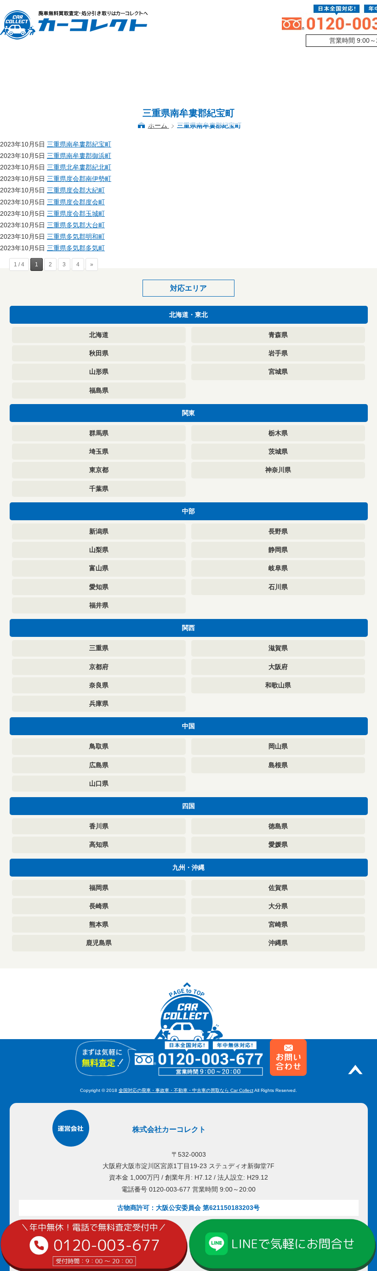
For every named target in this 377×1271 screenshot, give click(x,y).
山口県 (99, 783)
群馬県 (99, 433)
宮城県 (278, 371)
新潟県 (99, 531)
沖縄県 (278, 942)
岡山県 (278, 746)
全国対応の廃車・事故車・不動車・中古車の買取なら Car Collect (186, 1090)
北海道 (99, 334)
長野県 (278, 531)
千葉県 (99, 488)
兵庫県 (99, 703)
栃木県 (278, 433)
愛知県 (99, 587)
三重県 (99, 648)
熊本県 (99, 924)
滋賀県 (278, 648)
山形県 (99, 371)
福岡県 (99, 887)
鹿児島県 (99, 942)
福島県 (99, 390)
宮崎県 (278, 924)
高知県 (99, 844)
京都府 (99, 666)
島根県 (278, 765)
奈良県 (99, 685)
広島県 (99, 765)
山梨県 (99, 549)
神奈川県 (278, 469)
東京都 (99, 469)
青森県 (278, 334)
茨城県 (278, 451)
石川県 (278, 587)
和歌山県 (278, 685)
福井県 (99, 605)
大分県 (278, 906)
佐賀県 (278, 887)
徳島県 (278, 826)
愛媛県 (278, 844)
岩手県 (278, 353)
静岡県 (278, 549)
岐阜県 (278, 568)
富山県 (99, 568)
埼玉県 (99, 451)
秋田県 (99, 353)
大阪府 (278, 666)
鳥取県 (99, 746)
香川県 (99, 826)
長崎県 (99, 906)
